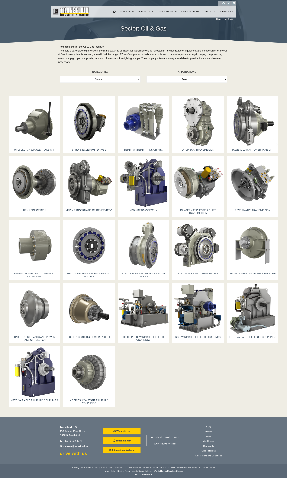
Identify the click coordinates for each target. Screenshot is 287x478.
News (208, 427)
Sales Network (190, 11)
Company (125, 11)
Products (144, 11)
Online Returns (208, 451)
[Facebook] (223, 3)
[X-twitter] (228, 3)
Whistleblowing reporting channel (165, 437)
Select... (99, 79)
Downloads (208, 446)
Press (208, 436)
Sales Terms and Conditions (208, 455)
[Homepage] (114, 11)
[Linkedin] (233, 3)
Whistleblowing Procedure (165, 444)
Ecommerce (226, 11)
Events (208, 431)
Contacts (209, 11)
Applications (165, 11)
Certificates (208, 441)
